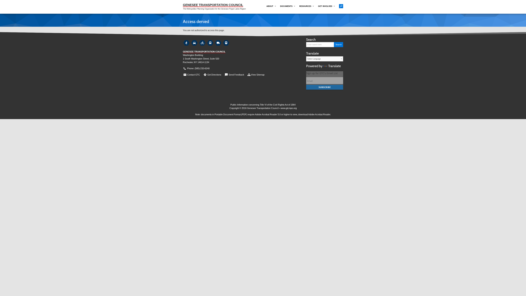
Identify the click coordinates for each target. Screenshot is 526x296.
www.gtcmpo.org (289, 108)
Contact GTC (191, 74)
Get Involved (325, 6)
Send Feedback (234, 74)
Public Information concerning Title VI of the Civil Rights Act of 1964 (263, 105)
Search (311, 40)
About (269, 6)
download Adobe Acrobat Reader (314, 114)
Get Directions (212, 74)
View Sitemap (258, 75)
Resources (305, 6)
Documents (286, 6)
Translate (323, 59)
